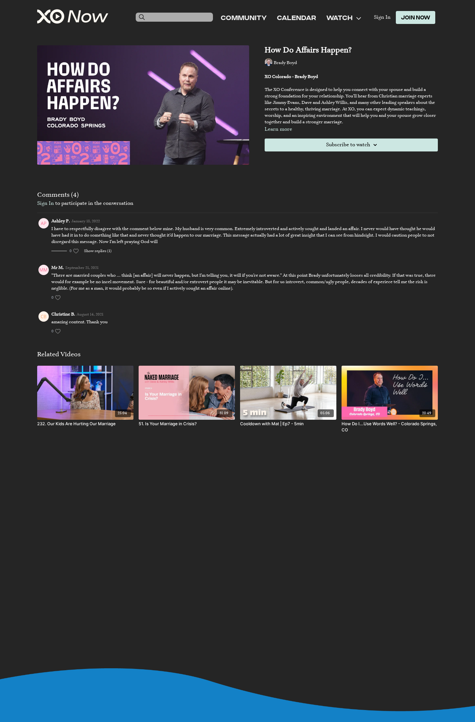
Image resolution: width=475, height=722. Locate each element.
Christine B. (63, 314)
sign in (45, 203)
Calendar (296, 17)
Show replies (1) (97, 251)
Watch (340, 17)
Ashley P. (60, 221)
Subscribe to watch (348, 145)
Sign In (382, 17)
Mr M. (57, 268)
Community (244, 17)
